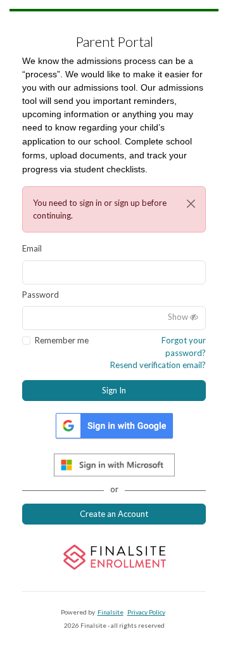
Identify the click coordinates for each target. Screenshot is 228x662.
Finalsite (111, 612)
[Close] (191, 203)
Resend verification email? (158, 365)
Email (32, 248)
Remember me (62, 340)
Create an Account (114, 514)
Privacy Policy (146, 612)
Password (40, 295)
